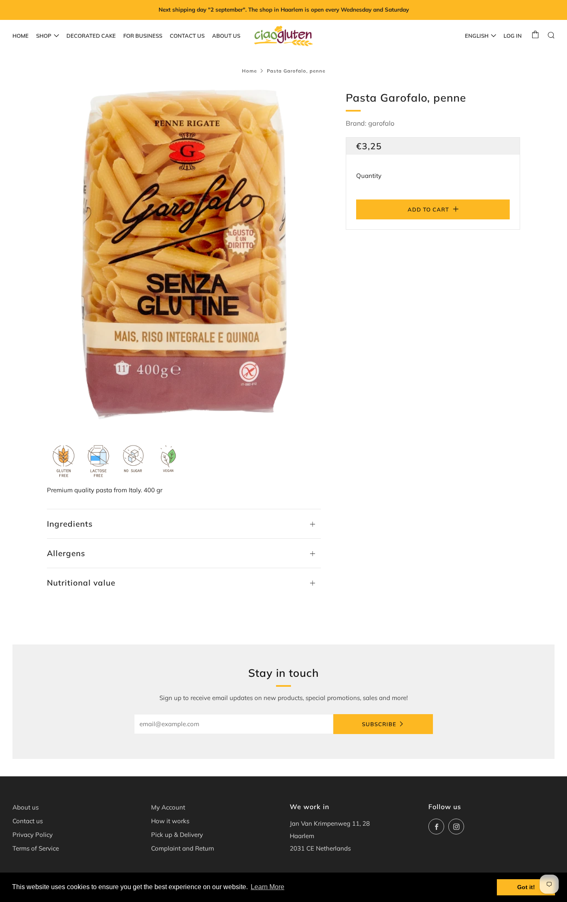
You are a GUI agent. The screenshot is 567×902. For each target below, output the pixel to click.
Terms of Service (35, 848)
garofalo (381, 123)
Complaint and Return (182, 848)
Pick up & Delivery (177, 835)
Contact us (187, 35)
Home (20, 35)
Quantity (368, 176)
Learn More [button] (267, 886)
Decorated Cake (91, 35)
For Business (142, 35)
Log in (512, 35)
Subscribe (379, 724)
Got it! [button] (526, 887)
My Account (168, 807)
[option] (184, 254)
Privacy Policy (32, 835)
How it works (170, 821)
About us (226, 35)
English (477, 35)
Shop (43, 35)
